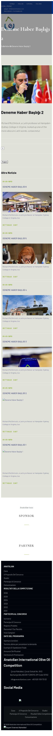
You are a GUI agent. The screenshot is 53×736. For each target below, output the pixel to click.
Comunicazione (31, 717)
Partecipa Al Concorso (18, 714)
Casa (3, 46)
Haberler (8, 46)
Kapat (4, 162)
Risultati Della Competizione (41, 714)
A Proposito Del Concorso (28, 711)
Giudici (44, 711)
